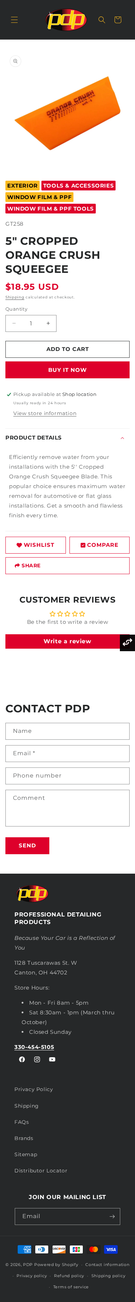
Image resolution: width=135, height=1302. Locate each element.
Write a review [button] (67, 641)
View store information (44, 413)
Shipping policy (108, 1275)
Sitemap (25, 1154)
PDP (28, 1264)
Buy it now (67, 369)
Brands (23, 1138)
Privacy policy (32, 1275)
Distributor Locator (40, 1170)
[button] (14, 20)
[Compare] (127, 642)
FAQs (21, 1122)
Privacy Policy (33, 1089)
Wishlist (39, 544)
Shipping (14, 297)
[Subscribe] (112, 1216)
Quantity (16, 309)
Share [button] (31, 565)
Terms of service (71, 1286)
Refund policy (69, 1275)
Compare (102, 544)
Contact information (107, 1264)
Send (27, 845)
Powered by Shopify (56, 1264)
